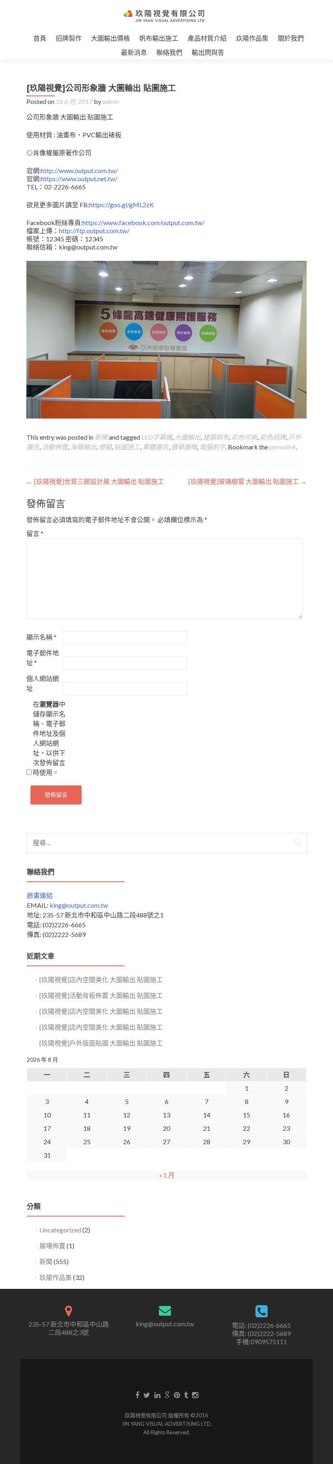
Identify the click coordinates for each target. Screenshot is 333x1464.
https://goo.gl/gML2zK (121, 204)
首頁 (39, 38)
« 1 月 (167, 1175)
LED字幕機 (156, 437)
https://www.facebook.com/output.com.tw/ (143, 222)
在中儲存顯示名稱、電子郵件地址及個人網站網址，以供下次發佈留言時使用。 (49, 738)
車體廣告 (156, 447)
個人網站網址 (42, 683)
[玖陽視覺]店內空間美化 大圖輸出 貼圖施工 (101, 979)
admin (110, 101)
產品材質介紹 (207, 38)
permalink (282, 447)
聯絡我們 (169, 52)
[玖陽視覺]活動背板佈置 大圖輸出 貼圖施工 (101, 995)
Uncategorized (60, 1230)
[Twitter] (146, 1394)
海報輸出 (83, 447)
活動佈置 (55, 447)
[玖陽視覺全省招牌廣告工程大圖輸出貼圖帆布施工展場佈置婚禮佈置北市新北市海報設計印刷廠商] (163, 15)
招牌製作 (69, 38)
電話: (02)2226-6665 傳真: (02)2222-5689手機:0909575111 (261, 1333)
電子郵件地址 (42, 657)
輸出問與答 (208, 52)
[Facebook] (137, 1394)
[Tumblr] (186, 1394)
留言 (34, 533)
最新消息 (134, 52)
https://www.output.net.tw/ (79, 178)
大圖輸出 (188, 437)
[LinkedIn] (157, 1394)
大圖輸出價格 (110, 38)
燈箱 (105, 447)
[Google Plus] (167, 1394)
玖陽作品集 (252, 38)
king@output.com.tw (79, 905)
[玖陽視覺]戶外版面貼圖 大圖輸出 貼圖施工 (101, 1043)
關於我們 (291, 38)
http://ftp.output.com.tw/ (94, 230)
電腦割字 (212, 447)
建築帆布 (216, 437)
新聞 (101, 437)
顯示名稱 (41, 637)
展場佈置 (52, 1245)
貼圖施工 (127, 447)
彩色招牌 (273, 437)
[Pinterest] (177, 1394)
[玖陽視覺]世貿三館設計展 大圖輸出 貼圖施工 (95, 481)
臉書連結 (40, 895)
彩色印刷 (244, 437)
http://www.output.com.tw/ (79, 170)
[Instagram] (195, 1394)
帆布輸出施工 (158, 38)
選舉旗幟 (184, 447)
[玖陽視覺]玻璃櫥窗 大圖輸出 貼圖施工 (247, 481)
